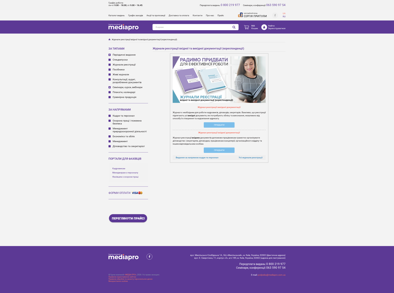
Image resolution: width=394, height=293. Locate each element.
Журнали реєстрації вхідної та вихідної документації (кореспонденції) (144, 39)
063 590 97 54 (275, 5)
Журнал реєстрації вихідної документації (219, 107)
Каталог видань (117, 15)
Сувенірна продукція (124, 97)
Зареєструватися (276, 28)
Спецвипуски (120, 59)
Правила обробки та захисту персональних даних (131, 279)
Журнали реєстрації (124, 64)
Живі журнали (121, 74)
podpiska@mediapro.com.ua (271, 275)
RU (284, 16)
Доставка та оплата (179, 15)
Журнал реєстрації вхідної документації (219, 132)
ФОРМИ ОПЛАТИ (120, 192)
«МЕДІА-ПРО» (130, 275)
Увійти (271, 25)
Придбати (219, 125)
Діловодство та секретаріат (129, 146)
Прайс (220, 15)
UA (284, 13)
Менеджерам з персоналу (125, 172)
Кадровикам (118, 168)
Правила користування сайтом (122, 277)
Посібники (119, 69)
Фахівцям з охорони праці (125, 177)
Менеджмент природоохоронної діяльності (130, 130)
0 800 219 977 (230, 5)
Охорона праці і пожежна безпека (127, 122)
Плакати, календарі (124, 92)
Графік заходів (135, 15)
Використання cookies (118, 281)
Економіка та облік (124, 136)
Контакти (197, 15)
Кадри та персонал (124, 115)
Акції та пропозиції (156, 15)
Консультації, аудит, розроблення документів (127, 81)
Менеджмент (120, 141)
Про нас (210, 15)
